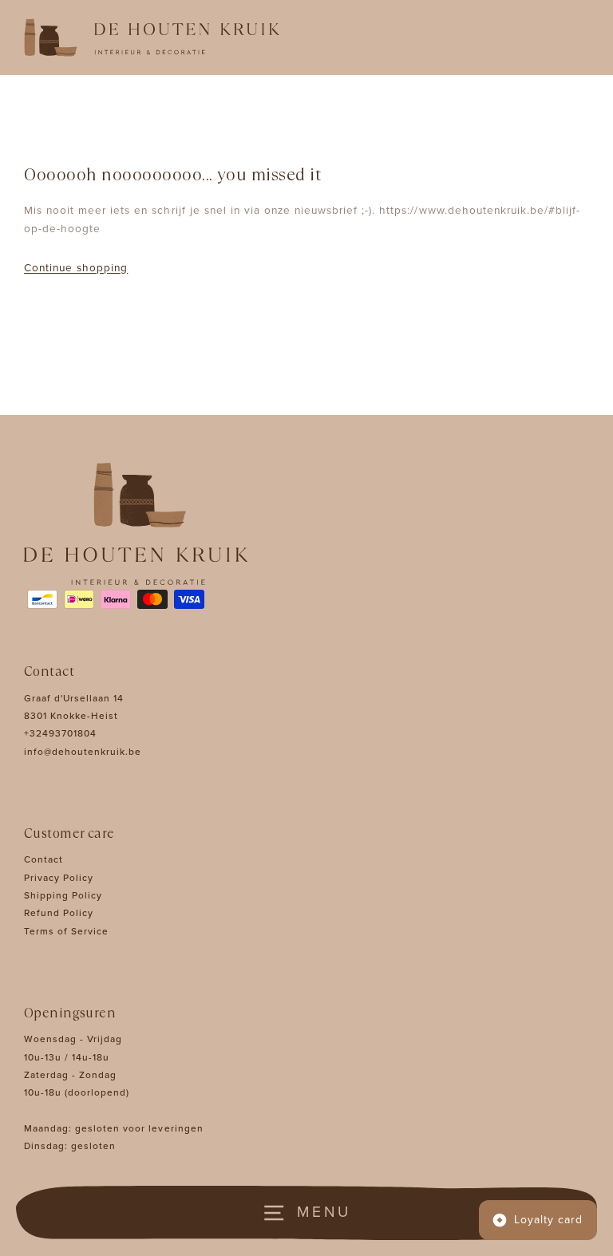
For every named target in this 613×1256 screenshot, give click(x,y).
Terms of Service (66, 931)
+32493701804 (60, 733)
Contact (43, 859)
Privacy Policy (58, 877)
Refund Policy (58, 912)
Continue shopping (76, 268)
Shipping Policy (63, 895)
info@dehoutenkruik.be (82, 751)
